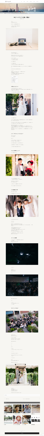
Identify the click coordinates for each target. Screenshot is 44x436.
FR (22, 430)
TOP (21, 1)
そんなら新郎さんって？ (14, 79)
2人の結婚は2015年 (13, 80)
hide (15, 76)
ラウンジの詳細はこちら (13, 61)
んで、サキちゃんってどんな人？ (15, 78)
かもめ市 (5, 424)
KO (24, 430)
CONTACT (37, 1)
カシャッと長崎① (24, 424)
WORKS (27, 1)
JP (19, 430)
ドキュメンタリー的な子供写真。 (16, 424)
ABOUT (24, 1)
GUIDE (34, 1)
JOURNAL (31, 1)
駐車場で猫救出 (33, 424)
